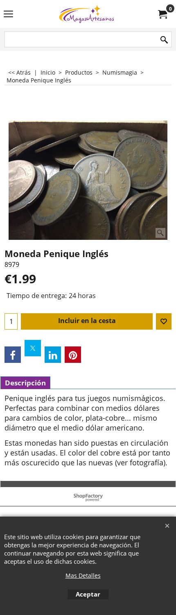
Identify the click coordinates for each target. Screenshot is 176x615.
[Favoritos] (163, 321)
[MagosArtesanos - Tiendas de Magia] (86, 14)
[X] (33, 348)
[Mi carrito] (162, 14)
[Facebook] (13, 354)
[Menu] (8, 14)
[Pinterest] (73, 354)
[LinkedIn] (53, 354)
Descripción (25, 382)
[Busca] (164, 40)
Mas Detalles (83, 575)
